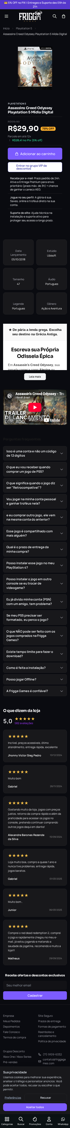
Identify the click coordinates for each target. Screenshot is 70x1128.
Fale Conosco (11, 1032)
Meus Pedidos (11, 1021)
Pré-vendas (10, 1062)
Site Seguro (45, 1016)
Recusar (45, 1097)
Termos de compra (14, 1037)
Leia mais (35, 376)
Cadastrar (35, 995)
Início (6, 28)
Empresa (8, 1016)
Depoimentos (11, 1026)
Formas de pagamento (52, 1026)
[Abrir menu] (6, 16)
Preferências (13, 1097)
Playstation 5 (24, 28)
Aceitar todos (35, 1107)
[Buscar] (55, 16)
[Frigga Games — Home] (30, 16)
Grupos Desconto (14, 1051)
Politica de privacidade (52, 1041)
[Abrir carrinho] (64, 16)
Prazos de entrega (49, 1021)
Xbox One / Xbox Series (17, 1056)
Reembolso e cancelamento (47, 1034)
